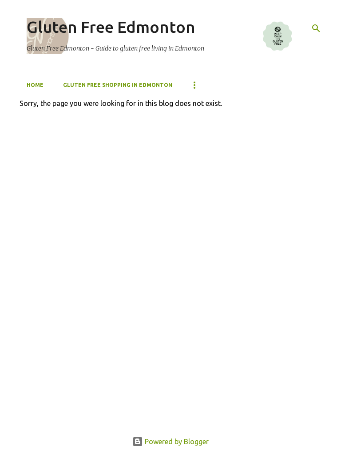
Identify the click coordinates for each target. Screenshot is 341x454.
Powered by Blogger (176, 442)
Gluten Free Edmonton (111, 27)
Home (35, 85)
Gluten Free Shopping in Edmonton (117, 85)
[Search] (316, 28)
